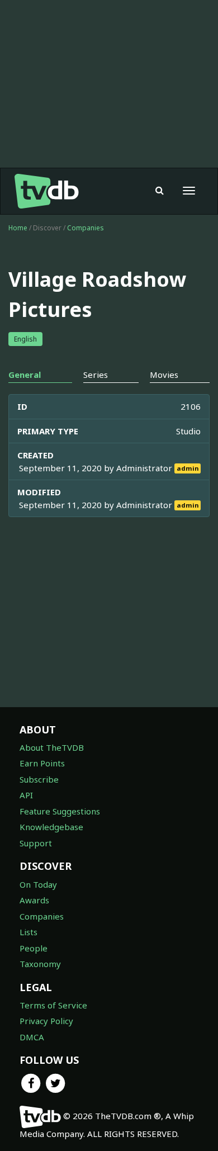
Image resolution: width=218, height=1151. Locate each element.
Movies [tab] (164, 374)
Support (36, 843)
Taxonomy (40, 963)
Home (17, 228)
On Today (38, 884)
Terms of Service (53, 1005)
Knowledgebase (51, 826)
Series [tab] (95, 374)
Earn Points (42, 763)
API (26, 795)
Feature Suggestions (60, 811)
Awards (34, 900)
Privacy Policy (46, 1020)
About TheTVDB (52, 747)
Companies (85, 228)
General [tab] (24, 374)
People (34, 948)
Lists (28, 931)
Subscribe (39, 779)
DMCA (32, 1037)
